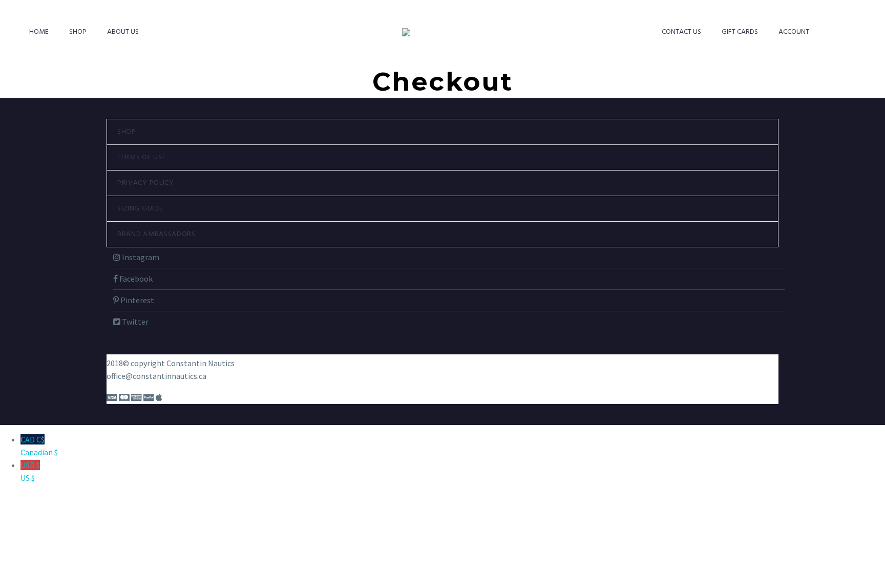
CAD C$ (39, 445)
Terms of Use (141, 157)
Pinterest (136, 300)
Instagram (139, 257)
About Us (123, 32)
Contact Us (681, 32)
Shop (78, 32)
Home (39, 32)
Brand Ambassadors (156, 234)
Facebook (135, 278)
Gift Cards (740, 32)
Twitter (134, 321)
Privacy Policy (145, 183)
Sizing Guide (140, 209)
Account (793, 32)
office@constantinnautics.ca (156, 376)
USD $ (30, 471)
